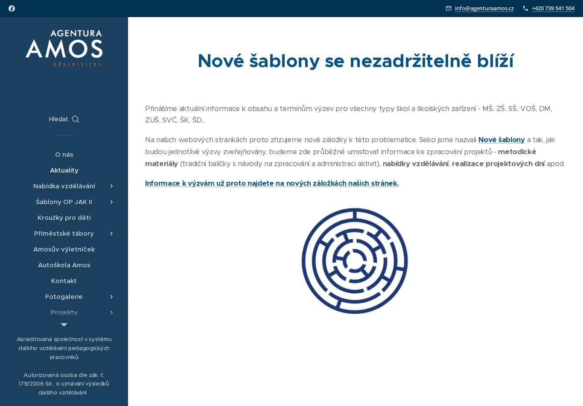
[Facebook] (11, 8)
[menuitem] (64, 154)
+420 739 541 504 (553, 8)
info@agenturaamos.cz (484, 8)
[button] (64, 119)
